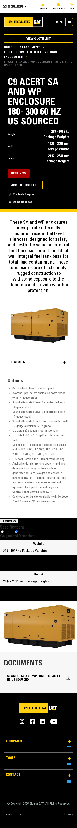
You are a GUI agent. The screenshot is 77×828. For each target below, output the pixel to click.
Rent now (18, 173)
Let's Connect (69, 22)
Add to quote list (25, 185)
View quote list (38, 38)
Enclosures (13, 57)
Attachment (30, 47)
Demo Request (22, 202)
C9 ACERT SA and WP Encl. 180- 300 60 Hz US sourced (33, 678)
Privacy (68, 814)
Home (8, 47)
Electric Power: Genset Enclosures (32, 52)
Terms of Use (12, 814)
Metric (9, 532)
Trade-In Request (24, 194)
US (21, 532)
